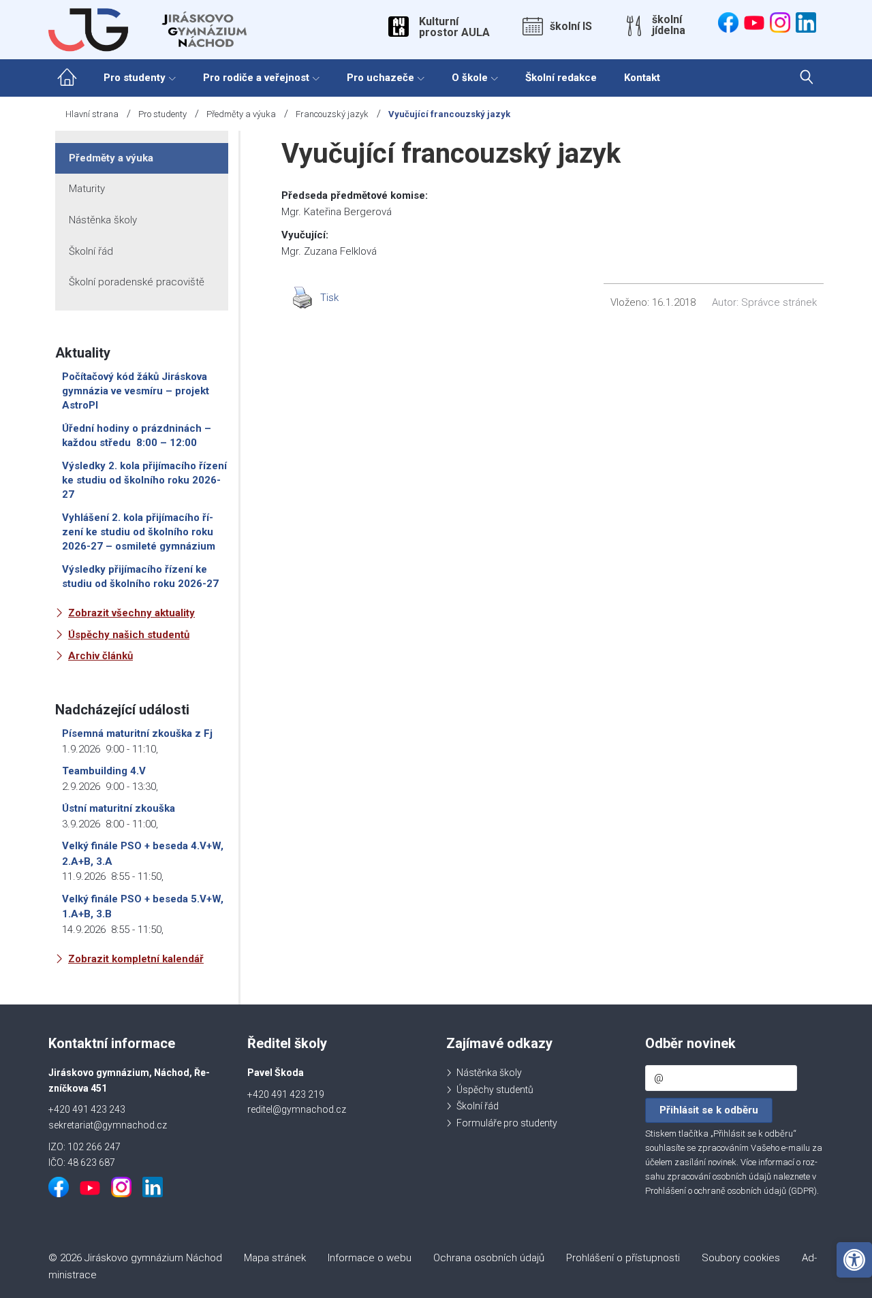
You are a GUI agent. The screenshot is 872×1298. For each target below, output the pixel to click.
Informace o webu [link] (369, 1258)
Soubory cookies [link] (741, 1258)
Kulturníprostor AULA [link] (454, 27)
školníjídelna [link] (668, 25)
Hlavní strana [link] (92, 114)
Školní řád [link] (91, 251)
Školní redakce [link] (561, 78)
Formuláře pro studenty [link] (506, 1123)
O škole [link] (470, 78)
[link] (854, 1260)
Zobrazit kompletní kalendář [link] (136, 959)
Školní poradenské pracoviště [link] (136, 282)
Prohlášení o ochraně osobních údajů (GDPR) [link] (731, 1191)
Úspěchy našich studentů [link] (128, 635)
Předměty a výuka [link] (241, 114)
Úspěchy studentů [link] (494, 1089)
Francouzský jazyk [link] (332, 114)
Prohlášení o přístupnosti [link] (623, 1258)
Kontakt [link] (642, 78)
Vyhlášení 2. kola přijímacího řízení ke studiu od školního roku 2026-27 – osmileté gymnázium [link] (138, 531)
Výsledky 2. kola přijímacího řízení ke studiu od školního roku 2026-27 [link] (144, 480)
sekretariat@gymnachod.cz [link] (107, 1125)
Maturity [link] (87, 189)
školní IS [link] (571, 26)
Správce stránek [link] (779, 302)
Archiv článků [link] (100, 656)
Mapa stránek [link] (275, 1258)
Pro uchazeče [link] (380, 78)
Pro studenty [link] (135, 78)
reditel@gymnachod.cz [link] (296, 1109)
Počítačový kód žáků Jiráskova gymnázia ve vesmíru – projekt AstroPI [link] (135, 390)
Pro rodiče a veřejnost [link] (256, 78)
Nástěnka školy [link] (103, 220)
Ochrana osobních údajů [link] (488, 1258)
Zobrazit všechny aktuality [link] (131, 613)
